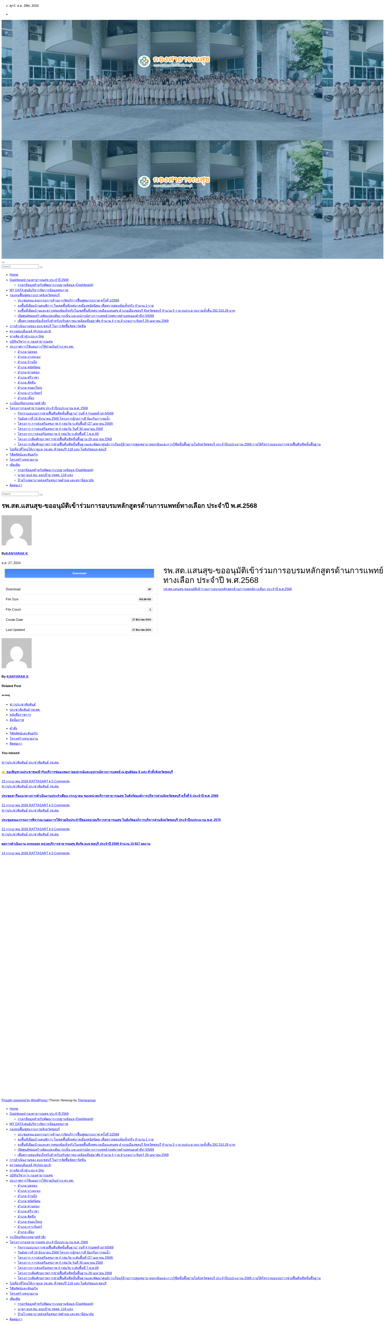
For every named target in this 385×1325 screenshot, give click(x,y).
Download (79, 573)
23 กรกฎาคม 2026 (15, 781)
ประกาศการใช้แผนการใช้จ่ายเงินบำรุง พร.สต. (42, 346)
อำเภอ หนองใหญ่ (30, 387)
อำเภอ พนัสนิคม (29, 367)
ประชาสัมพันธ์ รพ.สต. (25, 709)
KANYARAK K (17, 553)
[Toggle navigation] (3, 262)
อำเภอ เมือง (26, 398)
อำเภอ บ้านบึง (27, 362)
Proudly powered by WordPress (25, 1100)
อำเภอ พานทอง (29, 372)
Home (14, 274)
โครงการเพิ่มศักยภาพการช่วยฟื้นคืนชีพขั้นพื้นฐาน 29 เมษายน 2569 (65, 439)
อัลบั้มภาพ (17, 720)
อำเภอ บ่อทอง (27, 351)
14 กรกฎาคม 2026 (15, 853)
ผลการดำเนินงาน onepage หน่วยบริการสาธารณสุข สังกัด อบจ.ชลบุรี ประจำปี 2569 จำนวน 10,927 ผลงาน (76, 843)
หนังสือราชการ (20, 714)
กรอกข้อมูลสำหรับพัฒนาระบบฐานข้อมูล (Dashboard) (55, 285)
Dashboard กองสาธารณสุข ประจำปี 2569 (39, 280)
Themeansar (86, 1100)
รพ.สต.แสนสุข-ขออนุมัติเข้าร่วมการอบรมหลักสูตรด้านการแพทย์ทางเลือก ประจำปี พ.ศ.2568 (227, 589)
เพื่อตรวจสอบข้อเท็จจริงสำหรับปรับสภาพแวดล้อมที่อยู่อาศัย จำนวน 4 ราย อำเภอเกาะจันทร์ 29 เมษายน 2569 (93, 321)
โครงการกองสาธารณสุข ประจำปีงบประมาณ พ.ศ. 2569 (49, 408)
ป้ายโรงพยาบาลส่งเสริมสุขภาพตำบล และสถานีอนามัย (56, 480)
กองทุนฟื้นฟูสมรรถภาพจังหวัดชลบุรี (35, 295)
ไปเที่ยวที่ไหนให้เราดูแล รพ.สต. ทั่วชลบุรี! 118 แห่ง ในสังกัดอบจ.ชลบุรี (58, 449)
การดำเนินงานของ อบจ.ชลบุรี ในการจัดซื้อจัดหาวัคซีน (48, 326)
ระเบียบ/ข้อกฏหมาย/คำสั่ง (28, 403)
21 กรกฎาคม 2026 (15, 805)
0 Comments (61, 781)
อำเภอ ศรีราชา (28, 377)
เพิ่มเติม (15, 464)
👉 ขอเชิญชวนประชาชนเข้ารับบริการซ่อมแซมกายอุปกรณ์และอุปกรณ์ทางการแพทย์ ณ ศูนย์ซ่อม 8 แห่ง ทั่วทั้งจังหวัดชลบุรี (87, 772)
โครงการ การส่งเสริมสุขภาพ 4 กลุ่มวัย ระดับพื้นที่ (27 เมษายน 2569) (66, 423)
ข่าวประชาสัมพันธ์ (23, 704)
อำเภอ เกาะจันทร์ (30, 393)
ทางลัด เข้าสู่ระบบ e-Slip (27, 336)
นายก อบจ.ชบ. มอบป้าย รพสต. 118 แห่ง (45, 475)
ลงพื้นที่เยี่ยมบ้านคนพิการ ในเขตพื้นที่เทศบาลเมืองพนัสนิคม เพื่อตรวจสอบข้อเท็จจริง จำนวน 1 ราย (86, 305)
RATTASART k (40, 781)
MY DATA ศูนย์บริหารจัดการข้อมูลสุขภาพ (39, 290)
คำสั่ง (13, 728)
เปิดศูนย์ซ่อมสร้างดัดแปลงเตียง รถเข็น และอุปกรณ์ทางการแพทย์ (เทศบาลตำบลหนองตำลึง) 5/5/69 (86, 316)
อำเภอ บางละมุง (29, 356)
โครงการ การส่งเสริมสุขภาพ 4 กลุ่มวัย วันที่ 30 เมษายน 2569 (60, 429)
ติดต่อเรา (16, 485)
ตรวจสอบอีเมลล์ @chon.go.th (30, 331)
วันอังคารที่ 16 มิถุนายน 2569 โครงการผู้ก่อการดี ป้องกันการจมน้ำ (64, 418)
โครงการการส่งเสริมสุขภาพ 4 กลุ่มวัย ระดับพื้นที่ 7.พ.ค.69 (58, 434)
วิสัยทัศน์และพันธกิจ (24, 454)
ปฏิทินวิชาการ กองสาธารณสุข (31, 341)
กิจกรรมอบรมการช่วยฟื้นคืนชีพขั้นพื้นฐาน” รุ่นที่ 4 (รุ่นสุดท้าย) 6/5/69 (65, 413)
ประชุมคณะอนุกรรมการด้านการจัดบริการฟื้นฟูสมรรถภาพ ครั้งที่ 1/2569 (68, 300)
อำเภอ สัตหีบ (27, 382)
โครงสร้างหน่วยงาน (24, 459)
